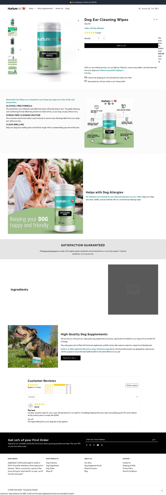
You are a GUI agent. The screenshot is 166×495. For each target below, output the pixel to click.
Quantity (87, 38)
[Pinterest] (94, 445)
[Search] (139, 8)
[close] (164, 2)
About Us (59, 8)
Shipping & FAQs (129, 465)
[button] (89, 33)
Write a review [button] (132, 385)
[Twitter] (90, 445)
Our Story (87, 463)
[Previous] (20, 50)
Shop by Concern (90, 468)
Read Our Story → (70, 358)
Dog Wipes (50, 468)
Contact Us (126, 463)
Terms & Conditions (130, 471)
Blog (67, 8)
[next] (157, 19)
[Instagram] (102, 445)
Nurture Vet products (49, 251)
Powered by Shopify (30, 490)
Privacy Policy (128, 468)
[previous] (154, 19)
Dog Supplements (52, 465)
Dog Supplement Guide (92, 465)
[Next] (78, 50)
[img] (39, 404)
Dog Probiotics (51, 463)
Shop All (49, 471)
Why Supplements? (45, 8)
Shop (31, 8)
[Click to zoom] (78, 21)
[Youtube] (98, 445)
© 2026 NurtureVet (15, 490)
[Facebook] (86, 445)
